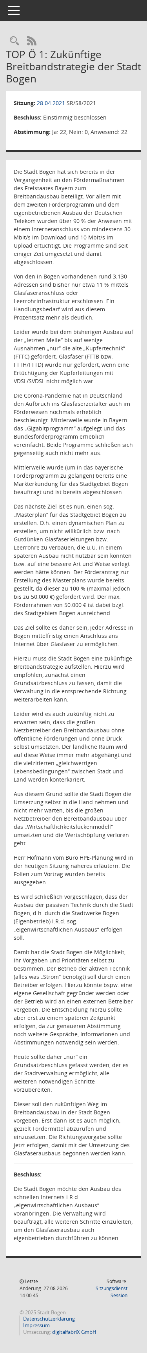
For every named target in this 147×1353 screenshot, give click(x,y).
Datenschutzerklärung (49, 1318)
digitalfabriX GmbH (74, 1331)
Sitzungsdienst (111, 1292)
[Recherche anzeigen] (14, 41)
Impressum (36, 1325)
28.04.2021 (51, 103)
